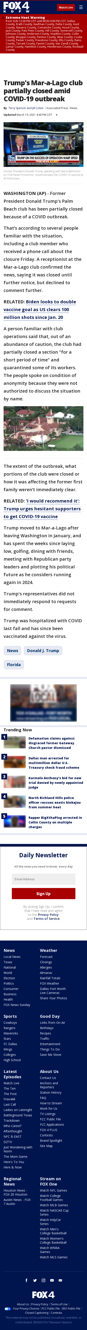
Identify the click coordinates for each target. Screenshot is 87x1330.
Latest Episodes (12, 1074)
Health (8, 999)
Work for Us (48, 1108)
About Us (49, 1071)
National (10, 967)
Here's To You (14, 1162)
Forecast (46, 957)
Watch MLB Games (54, 1205)
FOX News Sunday (17, 1005)
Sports (10, 1016)
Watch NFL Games (53, 1190)
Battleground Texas (18, 1115)
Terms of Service (46, 918)
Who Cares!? (12, 1126)
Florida (14, 664)
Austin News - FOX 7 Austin (17, 1202)
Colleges (10, 1054)
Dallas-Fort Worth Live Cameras (53, 991)
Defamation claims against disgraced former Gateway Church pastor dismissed (52, 743)
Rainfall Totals (50, 978)
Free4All (9, 1099)
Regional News (12, 1181)
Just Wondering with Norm (18, 1149)
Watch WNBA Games (50, 1250)
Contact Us (48, 1078)
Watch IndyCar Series (50, 1222)
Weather (48, 950)
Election (9, 978)
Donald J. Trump (43, 650)
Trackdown (12, 1120)
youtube (52, 1280)
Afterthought (13, 1131)
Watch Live (66, 7)
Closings (46, 962)
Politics (9, 983)
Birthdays (47, 1028)
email (60, 1280)
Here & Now (13, 1167)
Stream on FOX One (50, 1181)
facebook (26, 1280)
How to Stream (51, 1103)
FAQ (43, 1098)
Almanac (46, 973)
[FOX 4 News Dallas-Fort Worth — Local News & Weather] (16, 7)
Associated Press (57, 108)
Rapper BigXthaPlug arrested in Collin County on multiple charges (55, 822)
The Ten (10, 1088)
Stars (7, 1038)
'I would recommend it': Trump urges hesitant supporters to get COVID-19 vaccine (42, 508)
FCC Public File (50, 1119)
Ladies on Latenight (18, 1110)
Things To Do (50, 1049)
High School (12, 1060)
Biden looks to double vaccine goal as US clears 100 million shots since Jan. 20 (40, 309)
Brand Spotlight (51, 1140)
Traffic (44, 1038)
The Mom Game (15, 1156)
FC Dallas (10, 1044)
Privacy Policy (48, 914)
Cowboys (10, 1022)
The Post (10, 1094)
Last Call (10, 1104)
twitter (35, 1280)
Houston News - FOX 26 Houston (15, 1192)
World (8, 973)
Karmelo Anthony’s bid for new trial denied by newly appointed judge (56, 782)
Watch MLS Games (54, 1257)
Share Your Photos (53, 998)
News (73, 108)
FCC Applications (52, 1124)
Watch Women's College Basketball (53, 1240)
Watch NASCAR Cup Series (54, 1212)
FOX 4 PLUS (48, 1130)
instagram (43, 1280)
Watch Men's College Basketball (53, 1231)
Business (10, 994)
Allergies (46, 967)
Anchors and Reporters (49, 1085)
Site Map (46, 1146)
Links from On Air (52, 1022)
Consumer (11, 989)
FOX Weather (49, 983)
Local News (12, 957)
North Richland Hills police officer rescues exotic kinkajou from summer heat (55, 802)
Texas (8, 962)
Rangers (9, 1028)
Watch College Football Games (51, 1198)
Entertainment (50, 1044)
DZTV (8, 1142)
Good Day (50, 1016)
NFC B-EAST (13, 1136)
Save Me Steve (50, 1054)
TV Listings (48, 1114)
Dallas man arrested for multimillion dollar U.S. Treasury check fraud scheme (54, 763)
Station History (50, 1092)
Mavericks (11, 1033)
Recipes (45, 1033)
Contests (46, 1135)
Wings (8, 1049)
